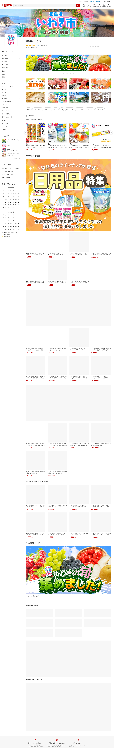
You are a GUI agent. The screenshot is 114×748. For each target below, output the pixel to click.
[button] (108, 6)
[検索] (78, 10)
